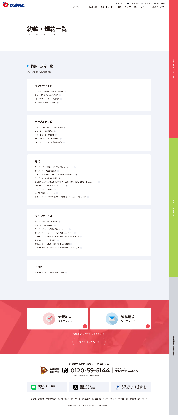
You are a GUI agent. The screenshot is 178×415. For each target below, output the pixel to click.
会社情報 (33, 399)
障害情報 (133, 399)
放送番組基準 (86, 399)
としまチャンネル (158, 7)
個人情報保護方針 (51, 399)
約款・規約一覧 (75, 399)
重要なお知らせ (142, 399)
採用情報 (41, 399)
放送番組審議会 (96, 399)
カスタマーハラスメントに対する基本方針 (115, 399)
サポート (144, 7)
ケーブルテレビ (91, 7)
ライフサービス (131, 7)
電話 (119, 7)
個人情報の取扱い (63, 399)
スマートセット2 (107, 7)
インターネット (75, 7)
